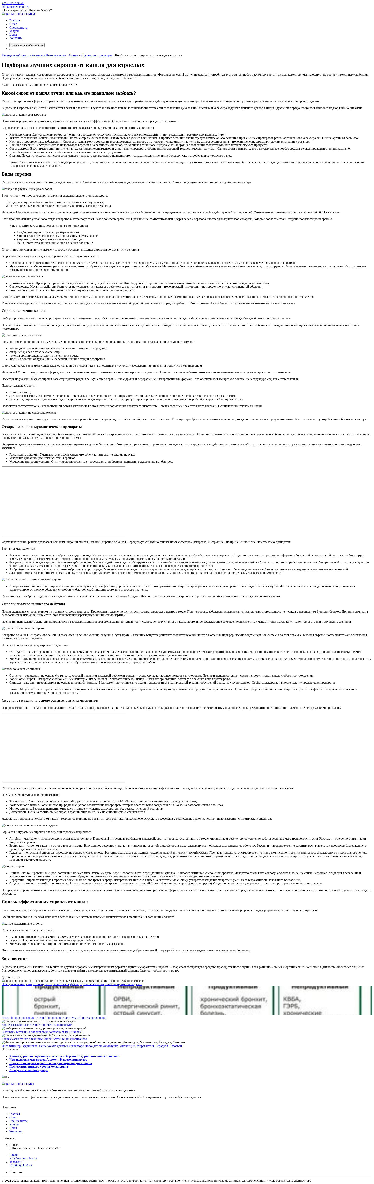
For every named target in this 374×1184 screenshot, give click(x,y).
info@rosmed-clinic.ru (15, 6)
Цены (13, 34)
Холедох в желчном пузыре (28, 1070)
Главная (14, 20)
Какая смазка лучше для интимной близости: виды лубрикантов (44, 1038)
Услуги (14, 31)
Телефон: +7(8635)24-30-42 (20, 1163)
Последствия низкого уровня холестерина (38, 1066)
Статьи (73, 55)
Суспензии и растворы (96, 55)
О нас (13, 24)
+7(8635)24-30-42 (13, 3)
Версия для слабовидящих (27, 45)
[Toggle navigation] (10, 49)
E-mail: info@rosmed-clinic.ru (23, 1156)
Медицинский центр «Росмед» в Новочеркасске (34, 55)
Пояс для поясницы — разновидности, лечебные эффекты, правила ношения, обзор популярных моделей (72, 984)
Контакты (15, 38)
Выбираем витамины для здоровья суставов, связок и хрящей (42, 1031)
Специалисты (18, 27)
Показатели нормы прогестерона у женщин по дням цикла (50, 1063)
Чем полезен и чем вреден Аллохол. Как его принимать (48, 1059)
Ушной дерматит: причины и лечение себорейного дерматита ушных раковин (64, 1056)
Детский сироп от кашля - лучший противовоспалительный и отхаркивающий (54, 1017)
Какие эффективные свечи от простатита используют (37, 1024)
